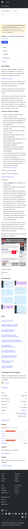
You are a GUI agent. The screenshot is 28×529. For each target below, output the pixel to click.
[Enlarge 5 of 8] (24, 282)
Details (4, 47)
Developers (4, 490)
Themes (17, 476)
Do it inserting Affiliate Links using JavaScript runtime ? (8, 330)
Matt (3, 499)
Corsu (6, 510)
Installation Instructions (7, 321)
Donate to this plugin (6, 465)
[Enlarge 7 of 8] (24, 297)
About (2, 474)
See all (25, 443)
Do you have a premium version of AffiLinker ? (7, 366)
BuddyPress (5, 504)
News (2, 476)
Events (16, 488)
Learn (2, 485)
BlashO (6, 387)
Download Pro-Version (7, 78)
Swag (17, 492)
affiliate (18, 413)
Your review (4, 443)
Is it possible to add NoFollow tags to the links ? (8, 346)
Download (4, 42)
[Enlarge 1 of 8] (11, 282)
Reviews (5, 51)
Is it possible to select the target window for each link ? (8, 351)
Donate (17, 490)
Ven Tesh (5, 38)
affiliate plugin (23, 413)
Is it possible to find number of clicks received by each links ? (9, 356)
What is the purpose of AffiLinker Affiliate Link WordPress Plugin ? (9, 325)
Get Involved (18, 485)
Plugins (16, 478)
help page (8, 170)
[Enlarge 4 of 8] (11, 306)
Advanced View (5, 420)
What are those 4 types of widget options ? (7, 361)
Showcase (17, 474)
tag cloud (24, 416)
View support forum (6, 453)
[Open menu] (26, 2)
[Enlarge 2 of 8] (11, 290)
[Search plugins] (15, 11)
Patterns (17, 481)
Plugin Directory (5, 6)
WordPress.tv (5, 492)
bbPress (4, 502)
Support (5, 61)
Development (6, 58)
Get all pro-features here (7, 176)
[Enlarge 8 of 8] (24, 307)
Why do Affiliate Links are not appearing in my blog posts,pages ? (10, 335)
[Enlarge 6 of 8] (24, 288)
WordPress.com (6, 497)
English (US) (24, 410)
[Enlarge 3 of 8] (11, 298)
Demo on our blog (12, 167)
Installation (5, 54)
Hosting (3, 478)
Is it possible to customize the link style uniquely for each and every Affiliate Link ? (12, 341)
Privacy (3, 481)
